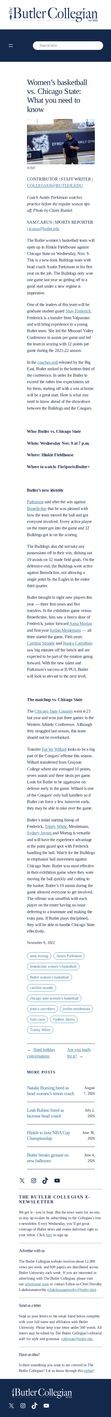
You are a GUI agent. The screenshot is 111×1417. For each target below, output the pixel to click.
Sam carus (37, 1019)
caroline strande (41, 988)
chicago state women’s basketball (54, 998)
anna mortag (39, 956)
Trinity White (40, 1030)
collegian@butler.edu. (77, 1339)
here (49, 1235)
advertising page (37, 1284)
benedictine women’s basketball (53, 966)
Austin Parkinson (69, 956)
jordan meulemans (76, 1009)
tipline (88, 1371)
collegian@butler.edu (55, 185)
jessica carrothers (42, 1009)
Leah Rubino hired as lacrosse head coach (45, 1113)
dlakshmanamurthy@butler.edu (72, 1290)
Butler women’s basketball (49, 977)
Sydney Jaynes (64, 1019)
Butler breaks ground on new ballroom (47, 1157)
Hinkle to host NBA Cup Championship (48, 1135)
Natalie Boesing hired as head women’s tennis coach (51, 1090)
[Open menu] (11, 45)
